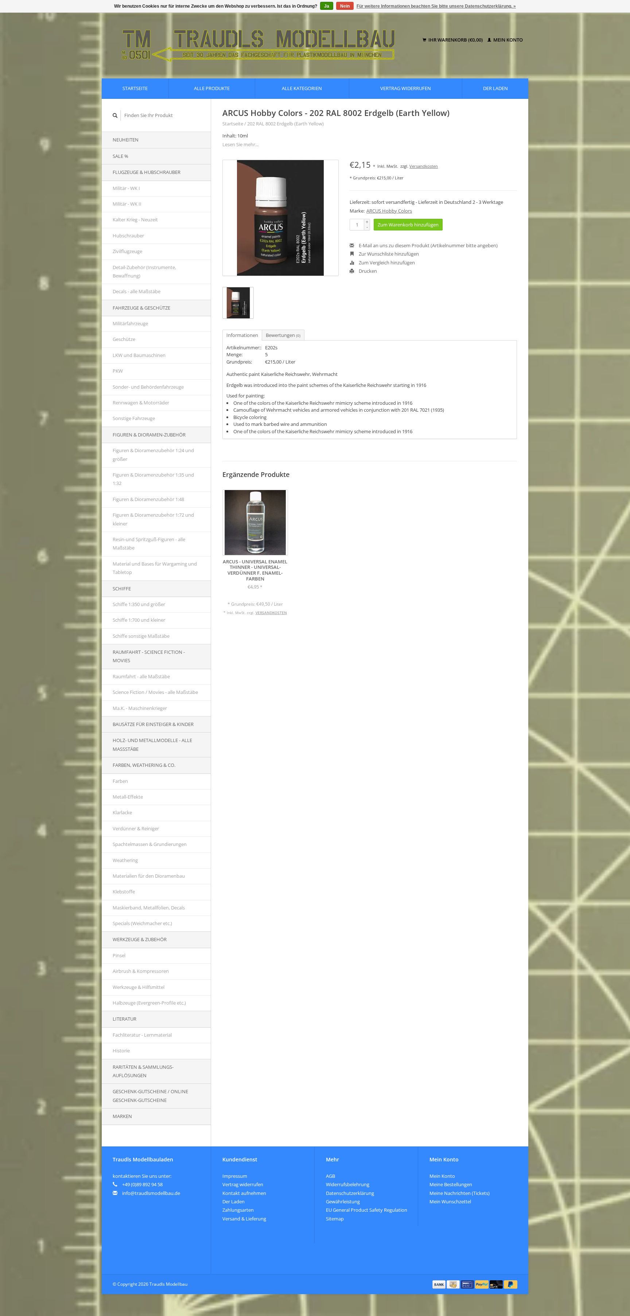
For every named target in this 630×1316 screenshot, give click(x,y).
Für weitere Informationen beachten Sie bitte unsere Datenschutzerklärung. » (436, 6)
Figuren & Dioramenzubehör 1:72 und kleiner (153, 519)
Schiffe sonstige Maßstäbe (141, 636)
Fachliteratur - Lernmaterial (142, 1035)
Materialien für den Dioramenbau (149, 876)
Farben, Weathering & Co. (144, 765)
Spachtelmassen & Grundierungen (150, 844)
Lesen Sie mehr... (240, 144)
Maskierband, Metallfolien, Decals (149, 907)
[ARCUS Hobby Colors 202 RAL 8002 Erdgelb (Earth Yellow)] (280, 218)
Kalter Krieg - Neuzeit (135, 219)
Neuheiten (126, 139)
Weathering (125, 860)
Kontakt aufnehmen (244, 1193)
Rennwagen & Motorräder (141, 402)
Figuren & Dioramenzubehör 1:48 (148, 499)
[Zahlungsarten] (439, 1284)
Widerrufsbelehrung (347, 1184)
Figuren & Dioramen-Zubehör (149, 434)
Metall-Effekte (128, 796)
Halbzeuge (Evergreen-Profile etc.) (149, 1002)
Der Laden (495, 88)
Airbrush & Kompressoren (141, 971)
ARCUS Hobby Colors (389, 210)
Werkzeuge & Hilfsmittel (138, 987)
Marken (122, 1116)
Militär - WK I (126, 188)
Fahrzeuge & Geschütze (141, 307)
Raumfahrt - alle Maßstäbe (141, 676)
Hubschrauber (128, 235)
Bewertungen (283, 335)
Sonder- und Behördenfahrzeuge (148, 387)
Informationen (242, 335)
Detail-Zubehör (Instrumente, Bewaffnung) (144, 271)
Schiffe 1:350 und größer (139, 604)
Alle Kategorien (302, 88)
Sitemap (335, 1218)
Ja (326, 6)
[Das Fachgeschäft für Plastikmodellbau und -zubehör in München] (263, 40)
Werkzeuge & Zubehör (140, 939)
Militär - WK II (127, 204)
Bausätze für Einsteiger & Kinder (153, 724)
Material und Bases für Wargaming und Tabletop (155, 567)
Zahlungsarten (238, 1210)
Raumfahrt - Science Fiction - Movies (149, 656)
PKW (118, 371)
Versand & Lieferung (244, 1218)
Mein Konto (507, 39)
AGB (330, 1176)
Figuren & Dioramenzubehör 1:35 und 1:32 (153, 478)
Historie (121, 1050)
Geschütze (124, 339)
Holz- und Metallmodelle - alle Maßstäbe (152, 744)
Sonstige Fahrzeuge (134, 418)
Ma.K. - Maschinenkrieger (140, 708)
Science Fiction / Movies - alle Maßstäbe (155, 692)
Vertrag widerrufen (405, 88)
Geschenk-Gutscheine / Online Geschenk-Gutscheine (150, 1095)
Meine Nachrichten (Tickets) (459, 1193)
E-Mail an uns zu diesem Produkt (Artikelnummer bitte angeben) (428, 245)
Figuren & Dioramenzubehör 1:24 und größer (153, 454)
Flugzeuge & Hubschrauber (146, 172)
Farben (120, 781)
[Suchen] (115, 115)
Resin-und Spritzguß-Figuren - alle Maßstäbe (149, 543)
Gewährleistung (343, 1201)
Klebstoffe (124, 891)
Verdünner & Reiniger (136, 828)
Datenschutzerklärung (350, 1193)
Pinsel (119, 955)
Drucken (367, 271)
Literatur (124, 1019)
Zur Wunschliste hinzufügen (388, 254)
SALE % (120, 156)
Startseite (135, 88)
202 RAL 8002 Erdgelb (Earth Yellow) (285, 123)
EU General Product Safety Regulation (366, 1210)
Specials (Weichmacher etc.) (142, 923)
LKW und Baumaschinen (139, 355)
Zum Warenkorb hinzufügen (408, 224)
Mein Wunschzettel (450, 1201)
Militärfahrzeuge (130, 323)
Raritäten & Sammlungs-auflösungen (143, 1071)
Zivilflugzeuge (127, 251)
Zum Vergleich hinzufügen (386, 262)
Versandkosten (423, 166)
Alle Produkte (212, 88)
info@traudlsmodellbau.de (151, 1193)
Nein (345, 6)
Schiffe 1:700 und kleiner (139, 620)
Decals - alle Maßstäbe (136, 291)
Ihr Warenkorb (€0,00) (455, 39)
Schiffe (122, 588)
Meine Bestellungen (450, 1184)
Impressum (234, 1176)
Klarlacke (122, 812)
